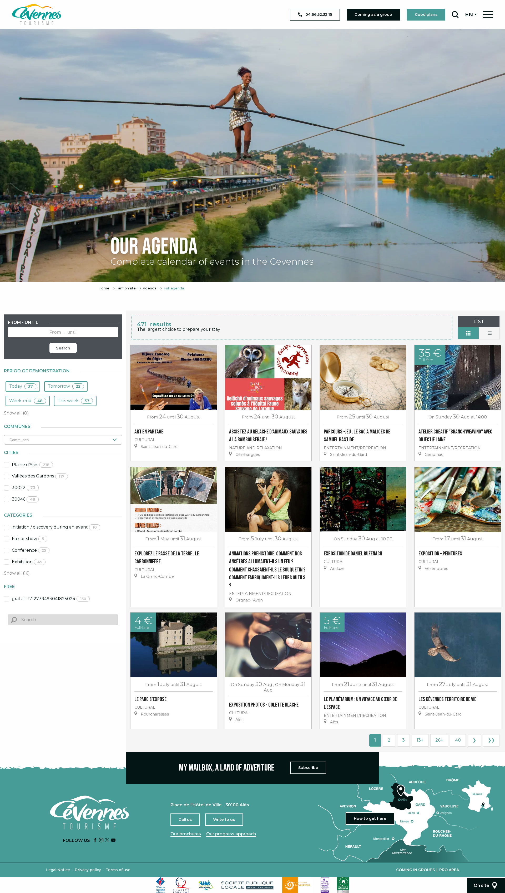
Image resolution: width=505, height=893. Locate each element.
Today (21, 386)
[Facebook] (95, 840)
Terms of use (118, 870)
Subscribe (308, 767)
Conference (29, 550)
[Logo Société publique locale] (247, 885)
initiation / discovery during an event (54, 527)
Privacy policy (88, 870)
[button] (455, 14)
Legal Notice (58, 870)
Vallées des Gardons (38, 475)
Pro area (449, 870)
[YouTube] (113, 840)
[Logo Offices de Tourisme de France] (160, 885)
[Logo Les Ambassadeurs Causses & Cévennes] (325, 885)
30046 (23, 499)
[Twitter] (107, 840)
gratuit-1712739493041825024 (49, 598)
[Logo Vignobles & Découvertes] (343, 885)
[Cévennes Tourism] (36, 14)
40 (458, 740)
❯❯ (491, 740)
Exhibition (27, 561)
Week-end (26, 400)
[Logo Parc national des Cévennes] (297, 885)
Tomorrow (64, 386)
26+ (439, 740)
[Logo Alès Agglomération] (206, 885)
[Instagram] (101, 840)
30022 (23, 487)
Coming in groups (415, 870)
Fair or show (28, 538)
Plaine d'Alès (30, 464)
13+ (420, 740)
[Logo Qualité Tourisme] (182, 885)
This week (73, 400)
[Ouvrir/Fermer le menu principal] (488, 14)
